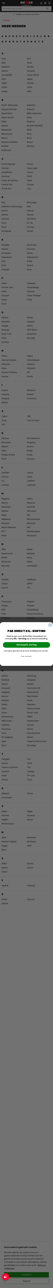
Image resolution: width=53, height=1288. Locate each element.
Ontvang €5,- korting (26, 645)
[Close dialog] (50, 625)
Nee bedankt (26, 656)
